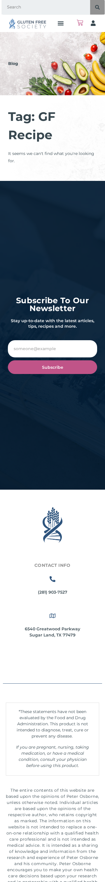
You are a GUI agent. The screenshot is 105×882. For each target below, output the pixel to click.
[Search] (97, 7)
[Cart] (80, 23)
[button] (61, 23)
